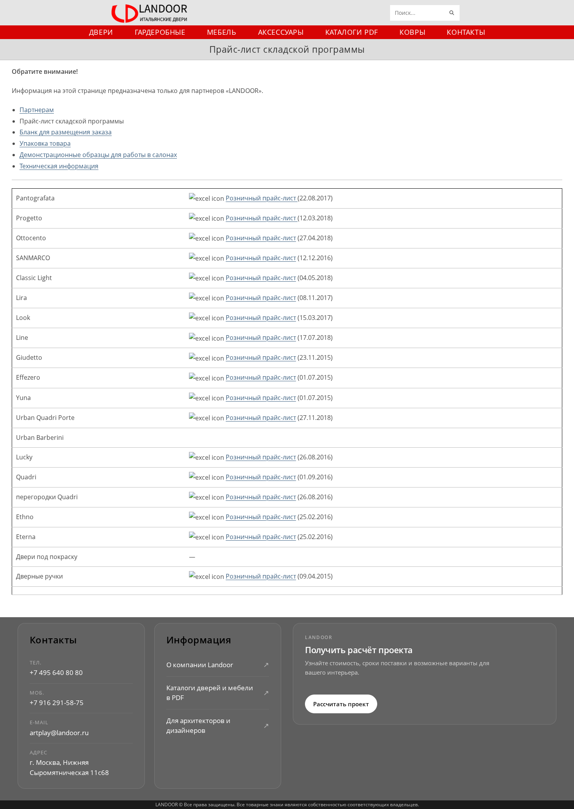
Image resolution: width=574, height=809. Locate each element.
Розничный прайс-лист (262, 198)
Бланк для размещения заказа (66, 132)
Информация (199, 640)
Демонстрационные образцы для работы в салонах (98, 154)
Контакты (53, 640)
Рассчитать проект (341, 703)
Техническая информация (59, 166)
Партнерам (37, 109)
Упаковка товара (45, 143)
